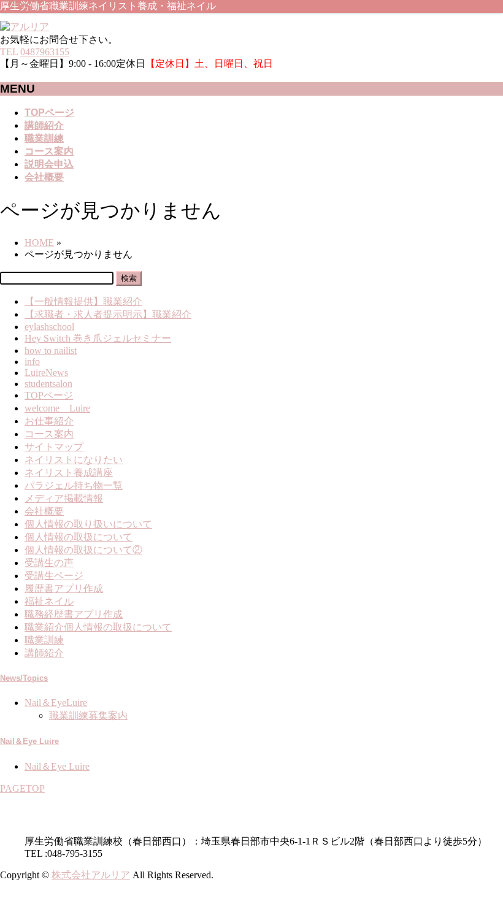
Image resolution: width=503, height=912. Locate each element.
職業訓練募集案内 (88, 715)
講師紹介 (44, 653)
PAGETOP (22, 788)
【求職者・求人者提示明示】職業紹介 (108, 314)
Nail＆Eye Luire (29, 741)
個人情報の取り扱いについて (88, 524)
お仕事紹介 (49, 421)
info (32, 361)
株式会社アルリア (91, 875)
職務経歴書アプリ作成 (74, 614)
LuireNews (46, 372)
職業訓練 (44, 640)
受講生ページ (54, 575)
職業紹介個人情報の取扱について (98, 627)
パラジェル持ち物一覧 (74, 485)
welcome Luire (57, 408)
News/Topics (24, 678)
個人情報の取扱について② (83, 550)
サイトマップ (54, 447)
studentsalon (48, 383)
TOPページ (49, 395)
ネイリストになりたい (74, 459)
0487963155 (44, 52)
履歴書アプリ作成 (64, 588)
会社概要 (44, 511)
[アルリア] (24, 26)
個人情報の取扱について (78, 537)
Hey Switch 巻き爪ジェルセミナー (98, 338)
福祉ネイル (49, 601)
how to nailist (51, 350)
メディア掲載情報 (64, 498)
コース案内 (49, 434)
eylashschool (49, 326)
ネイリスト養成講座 (69, 472)
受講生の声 (49, 563)
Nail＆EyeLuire (56, 702)
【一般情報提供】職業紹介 (83, 301)
